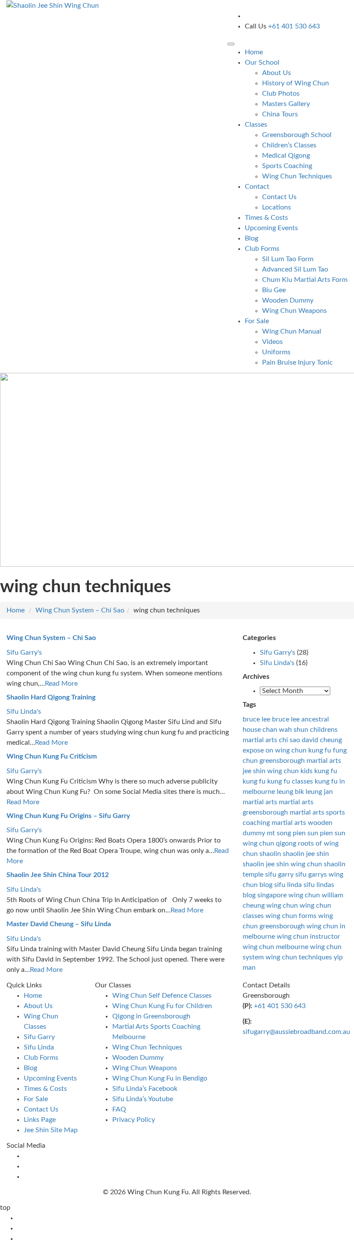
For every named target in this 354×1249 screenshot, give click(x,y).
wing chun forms (291, 915)
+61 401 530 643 (280, 1005)
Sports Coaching (287, 165)
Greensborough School (297, 134)
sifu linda (288, 884)
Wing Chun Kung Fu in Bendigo (159, 1078)
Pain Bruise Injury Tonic (297, 362)
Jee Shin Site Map (51, 1130)
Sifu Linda (39, 1047)
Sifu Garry (39, 1037)
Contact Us (279, 197)
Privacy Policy (133, 1119)
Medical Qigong (286, 155)
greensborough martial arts (300, 760)
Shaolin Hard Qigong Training (50, 697)
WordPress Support (207, 1207)
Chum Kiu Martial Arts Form (305, 279)
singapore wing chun (288, 895)
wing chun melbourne (275, 946)
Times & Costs (266, 217)
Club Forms (41, 1057)
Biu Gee (274, 290)
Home (254, 52)
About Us (276, 72)
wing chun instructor (308, 936)
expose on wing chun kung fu (287, 750)
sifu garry (279, 874)
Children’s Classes (289, 145)
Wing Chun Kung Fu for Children (162, 1005)
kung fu (254, 781)
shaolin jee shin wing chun (282, 864)
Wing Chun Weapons (294, 310)
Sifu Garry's (24, 652)
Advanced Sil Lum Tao (295, 269)
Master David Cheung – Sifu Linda (58, 924)
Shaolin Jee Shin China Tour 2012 (57, 874)
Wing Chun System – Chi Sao (79, 610)
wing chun (282, 905)
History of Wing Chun (295, 83)
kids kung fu (318, 771)
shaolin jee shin (306, 853)
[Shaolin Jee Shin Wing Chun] (52, 5)
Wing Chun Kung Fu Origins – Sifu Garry (68, 815)
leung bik (290, 791)
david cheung (322, 740)
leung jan (319, 791)
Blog (251, 238)
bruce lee (256, 719)
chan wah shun (285, 729)
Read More (61, 683)
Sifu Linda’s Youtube (142, 1099)
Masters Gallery (286, 103)
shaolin (270, 853)
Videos (272, 341)
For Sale (36, 1099)
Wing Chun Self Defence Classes (162, 995)
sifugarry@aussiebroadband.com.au (296, 1031)
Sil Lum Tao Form (287, 259)
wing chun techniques (299, 957)
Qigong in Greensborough (151, 1016)
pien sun (305, 833)
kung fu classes (290, 781)
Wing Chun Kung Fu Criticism (51, 756)
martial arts (260, 802)
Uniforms (276, 352)
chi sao (289, 740)
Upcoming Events (271, 228)
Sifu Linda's (23, 711)
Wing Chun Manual (291, 331)
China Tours (280, 114)
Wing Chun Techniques (297, 176)
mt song (279, 833)
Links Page (40, 1119)
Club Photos (281, 93)
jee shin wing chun (271, 771)
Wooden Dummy (287, 300)
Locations (276, 207)
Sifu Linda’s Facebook (144, 1088)
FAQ (119, 1109)
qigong (286, 843)
